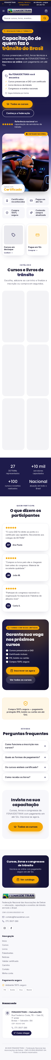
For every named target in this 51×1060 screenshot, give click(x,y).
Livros (4, 949)
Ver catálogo (27, 879)
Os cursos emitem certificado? (25, 767)
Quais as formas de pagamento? (25, 757)
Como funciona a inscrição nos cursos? (25, 746)
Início (4, 941)
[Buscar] (45, 18)
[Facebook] (11, 928)
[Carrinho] (46, 11)
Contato (5, 969)
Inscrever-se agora (24, 670)
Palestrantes (7, 953)
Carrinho (6, 965)
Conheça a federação (18, 113)
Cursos (5, 945)
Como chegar (23, 1033)
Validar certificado (10, 961)
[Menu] (3, 10)
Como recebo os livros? (25, 777)
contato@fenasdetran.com (17, 917)
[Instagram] (4, 928)
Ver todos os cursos (21, 679)
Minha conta (7, 973)
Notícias (5, 957)
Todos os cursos (19, 104)
